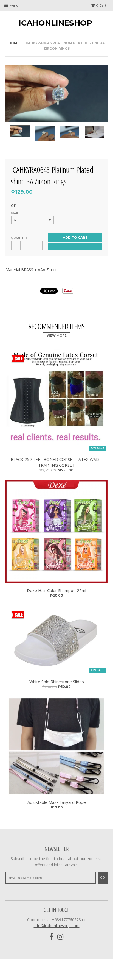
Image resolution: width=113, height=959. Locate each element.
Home (13, 43)
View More (57, 335)
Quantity (19, 238)
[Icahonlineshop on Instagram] (60, 937)
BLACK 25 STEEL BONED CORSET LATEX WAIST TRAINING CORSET (56, 462)
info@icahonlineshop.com (57, 925)
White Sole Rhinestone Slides (56, 681)
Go (102, 877)
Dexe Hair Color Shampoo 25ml (56, 590)
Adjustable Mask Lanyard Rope (56, 802)
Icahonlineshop (55, 23)
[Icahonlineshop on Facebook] (51, 937)
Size (14, 213)
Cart (101, 5)
